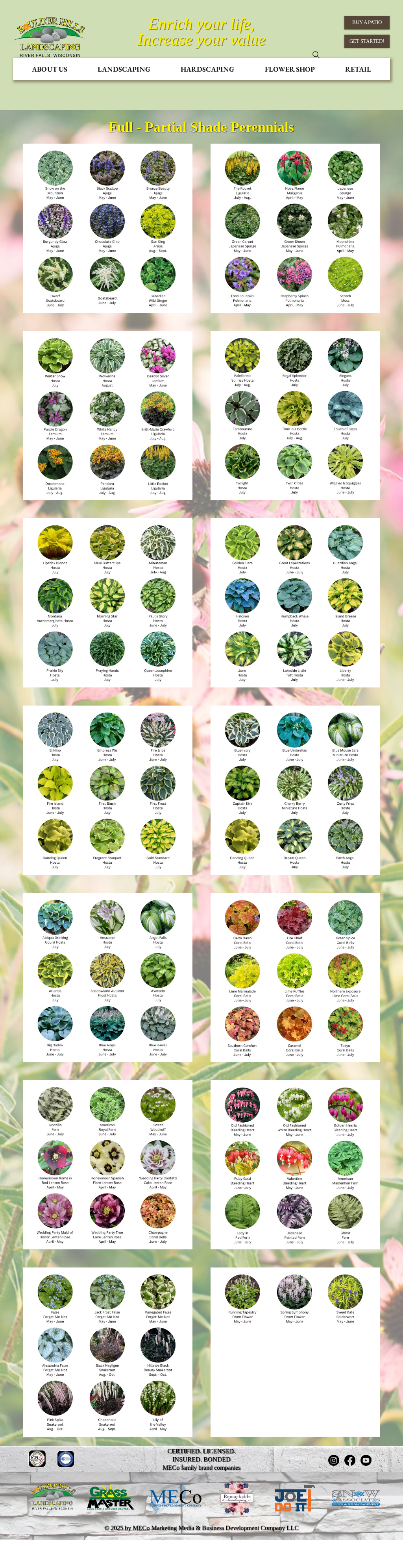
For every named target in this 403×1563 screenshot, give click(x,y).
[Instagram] (333, 1460)
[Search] (316, 54)
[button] (50, 69)
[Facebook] (349, 1460)
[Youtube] (366, 1460)
